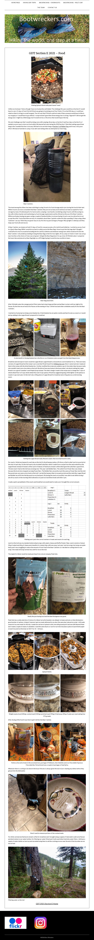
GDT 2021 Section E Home (47, 904)
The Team (41, 7)
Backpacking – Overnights (49, 2)
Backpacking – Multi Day (73, 2)
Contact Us (52, 7)
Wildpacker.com (59, 364)
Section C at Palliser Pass (61, 126)
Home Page (15, 2)
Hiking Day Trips (29, 2)
